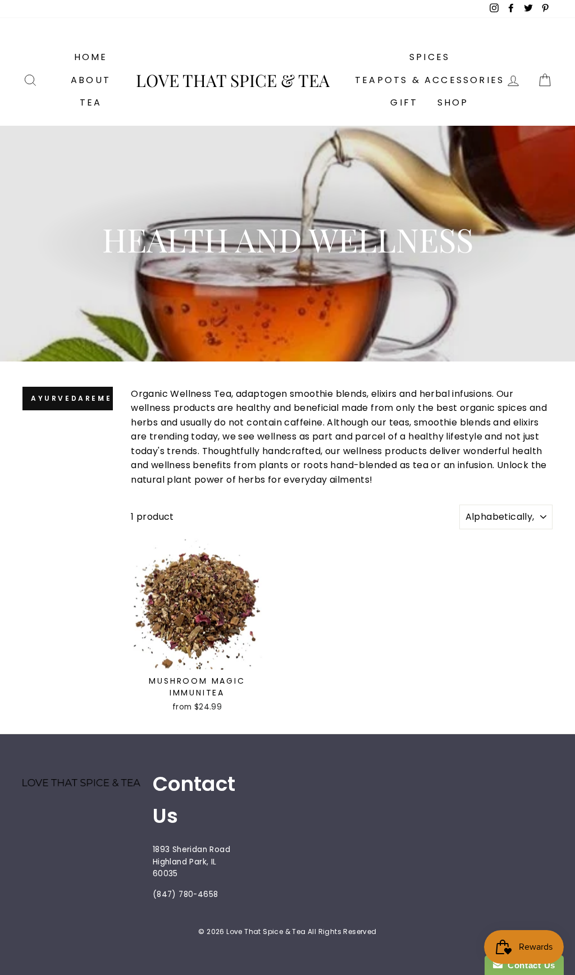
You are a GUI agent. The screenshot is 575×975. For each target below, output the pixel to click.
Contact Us (529, 965)
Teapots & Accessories (429, 80)
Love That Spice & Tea (233, 80)
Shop (453, 102)
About (91, 80)
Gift (404, 102)
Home (91, 57)
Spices (429, 57)
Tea (91, 102)
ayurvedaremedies (72, 398)
